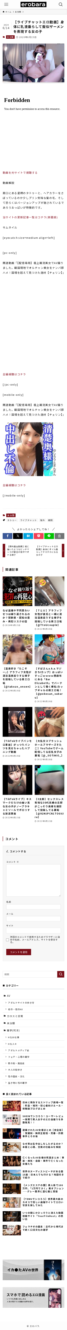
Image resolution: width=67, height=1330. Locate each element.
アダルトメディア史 (18, 1050)
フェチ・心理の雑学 (18, 1056)
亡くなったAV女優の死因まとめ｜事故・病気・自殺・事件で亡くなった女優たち (43, 1160)
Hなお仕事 (13, 1037)
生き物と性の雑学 (17, 1082)
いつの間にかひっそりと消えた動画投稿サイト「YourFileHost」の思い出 (43, 1215)
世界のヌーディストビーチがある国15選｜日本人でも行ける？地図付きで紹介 (43, 1174)
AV (9, 995)
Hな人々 (12, 1043)
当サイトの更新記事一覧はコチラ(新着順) (30, 217)
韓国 (50, 520)
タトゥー (12, 520)
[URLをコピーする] (59, 536)
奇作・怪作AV (15, 1009)
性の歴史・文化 (16, 1076)
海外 (42, 520)
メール (9, 913)
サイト (9, 925)
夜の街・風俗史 (16, 1063)
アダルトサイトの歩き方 (21, 1002)
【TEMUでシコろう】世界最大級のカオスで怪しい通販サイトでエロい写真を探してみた (43, 1202)
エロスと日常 (15, 1016)
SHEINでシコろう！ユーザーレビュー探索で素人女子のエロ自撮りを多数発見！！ (43, 1119)
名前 (8, 901)
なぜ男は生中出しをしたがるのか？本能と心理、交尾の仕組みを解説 (43, 1145)
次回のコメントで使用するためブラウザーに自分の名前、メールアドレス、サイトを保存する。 (35, 940)
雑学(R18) (13, 1030)
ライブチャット (28, 520)
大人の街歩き (15, 1069)
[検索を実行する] (60, 974)
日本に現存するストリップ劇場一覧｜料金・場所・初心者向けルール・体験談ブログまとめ (43, 1105)
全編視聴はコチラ (14, 374)
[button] (7, 536)
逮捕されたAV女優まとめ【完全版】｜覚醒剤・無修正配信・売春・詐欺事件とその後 (43, 1133)
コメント (12, 861)
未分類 (10, 36)
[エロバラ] (33, 4)
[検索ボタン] (60, 4)
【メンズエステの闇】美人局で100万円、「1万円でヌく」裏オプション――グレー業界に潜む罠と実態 (43, 1188)
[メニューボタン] (6, 4)
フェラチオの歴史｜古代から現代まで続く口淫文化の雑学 (43, 1228)
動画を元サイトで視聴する (20, 172)
